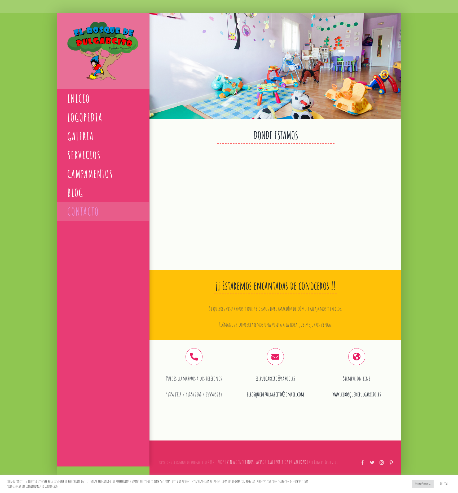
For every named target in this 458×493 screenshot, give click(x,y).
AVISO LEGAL (264, 462)
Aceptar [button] (444, 483)
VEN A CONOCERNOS (240, 462)
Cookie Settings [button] (422, 484)
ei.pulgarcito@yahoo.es (275, 378)
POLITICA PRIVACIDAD (291, 462)
